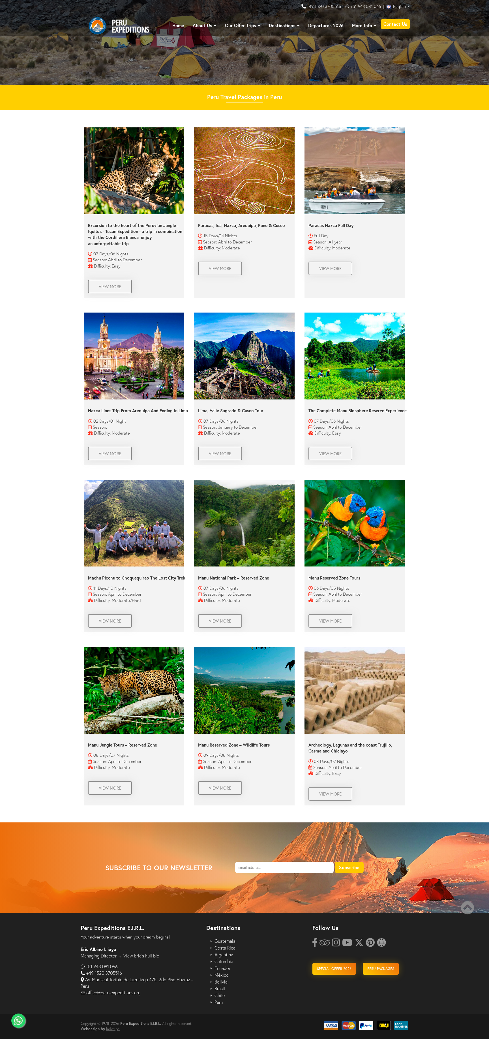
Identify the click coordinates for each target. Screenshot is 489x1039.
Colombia (224, 961)
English (399, 6)
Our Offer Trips (240, 25)
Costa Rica (225, 947)
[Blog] (381, 944)
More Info (362, 25)
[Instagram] (336, 944)
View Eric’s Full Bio (141, 956)
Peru (219, 1002)
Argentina (224, 954)
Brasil (220, 988)
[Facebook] (314, 944)
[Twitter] (359, 944)
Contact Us (395, 24)
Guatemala (225, 941)
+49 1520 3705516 (324, 6)
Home (178, 25)
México (222, 975)
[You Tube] (347, 944)
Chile (220, 995)
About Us (202, 25)
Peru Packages (380, 968)
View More (110, 286)
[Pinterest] (370, 944)
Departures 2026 (326, 25)
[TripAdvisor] (324, 944)
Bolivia (221, 981)
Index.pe (113, 1028)
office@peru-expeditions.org (113, 992)
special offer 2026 (334, 968)
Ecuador (222, 968)
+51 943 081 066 (365, 6)
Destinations (282, 25)
